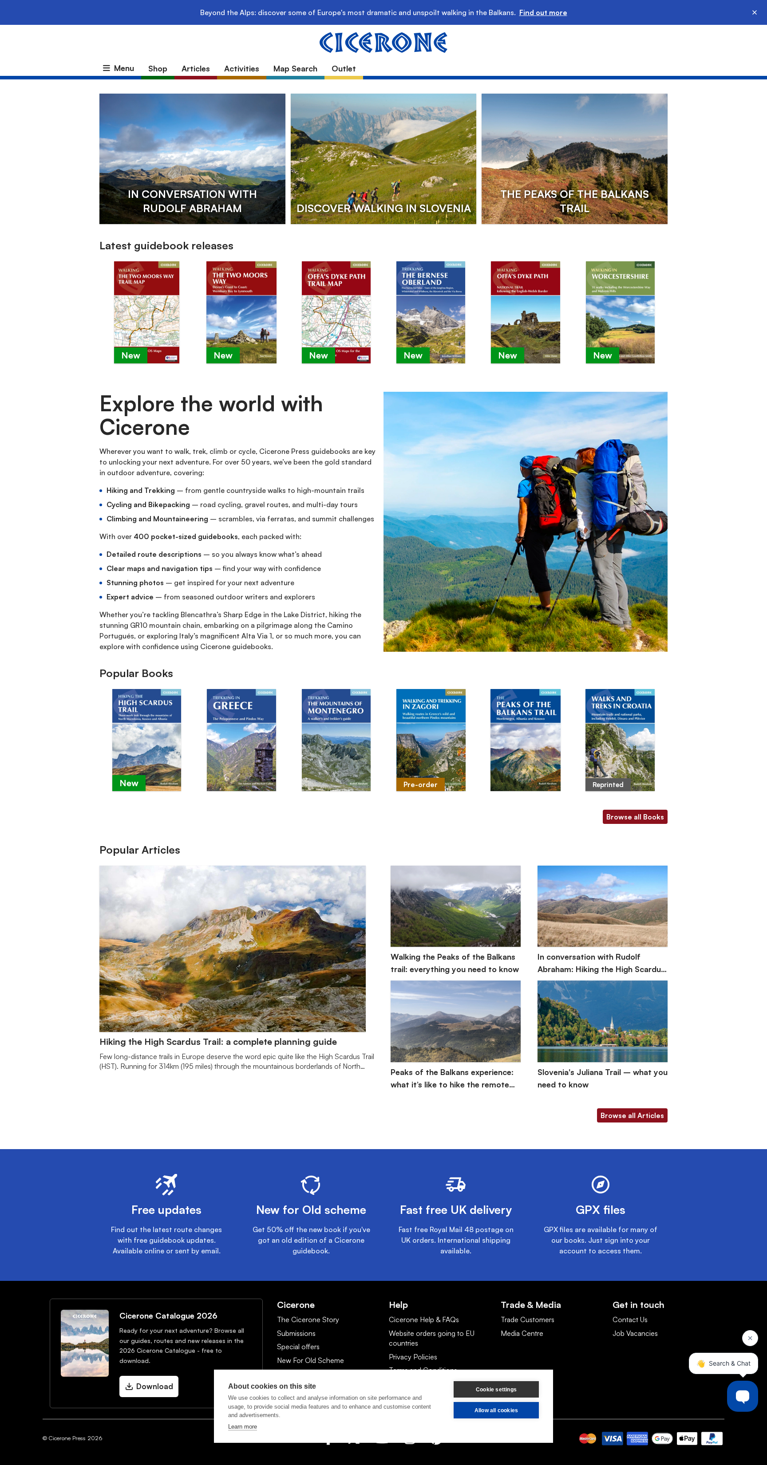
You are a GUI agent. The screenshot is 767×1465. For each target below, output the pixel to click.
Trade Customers (527, 1319)
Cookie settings (496, 1389)
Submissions (296, 1333)
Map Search (295, 68)
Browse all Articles (632, 1115)
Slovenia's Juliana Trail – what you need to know (603, 1078)
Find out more (543, 12)
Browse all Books (635, 816)
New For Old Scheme (310, 1360)
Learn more (242, 1426)
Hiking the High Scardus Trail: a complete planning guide (218, 1041)
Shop (157, 68)
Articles (196, 68)
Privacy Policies (413, 1356)
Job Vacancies (635, 1333)
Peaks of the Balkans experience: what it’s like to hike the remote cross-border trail (452, 1079)
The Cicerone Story (308, 1319)
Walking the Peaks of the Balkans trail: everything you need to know (455, 963)
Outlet (344, 68)
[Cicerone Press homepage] (383, 41)
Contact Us (630, 1319)
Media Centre (522, 1333)
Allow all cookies (496, 1410)
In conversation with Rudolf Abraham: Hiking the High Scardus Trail (601, 963)
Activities (241, 68)
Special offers (298, 1346)
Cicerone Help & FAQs (424, 1319)
